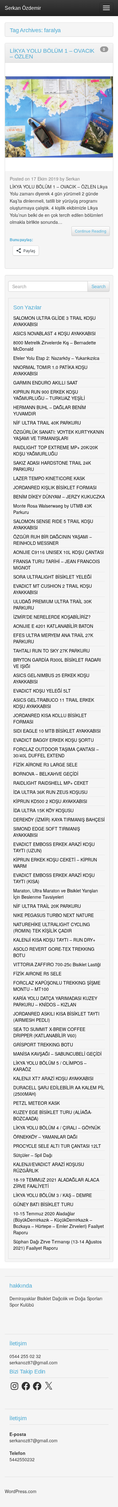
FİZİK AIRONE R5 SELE (37, 973)
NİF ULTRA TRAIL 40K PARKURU (47, 423)
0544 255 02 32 (25, 1356)
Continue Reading (90, 231)
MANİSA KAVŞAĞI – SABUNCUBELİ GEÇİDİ (57, 1054)
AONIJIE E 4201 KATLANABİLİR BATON (53, 626)
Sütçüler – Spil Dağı (32, 1155)
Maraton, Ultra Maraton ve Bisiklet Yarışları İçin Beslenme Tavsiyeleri (55, 893)
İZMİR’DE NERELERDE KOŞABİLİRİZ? (52, 617)
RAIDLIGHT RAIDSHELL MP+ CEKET (50, 783)
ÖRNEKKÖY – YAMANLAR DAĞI (45, 1137)
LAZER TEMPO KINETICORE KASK (49, 478)
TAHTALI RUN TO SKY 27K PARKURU (51, 650)
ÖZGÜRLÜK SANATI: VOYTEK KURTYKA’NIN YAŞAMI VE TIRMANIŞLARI (58, 435)
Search (99, 286)
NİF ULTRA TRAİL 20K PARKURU (47, 906)
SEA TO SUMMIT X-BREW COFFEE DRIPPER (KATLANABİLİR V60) (49, 1032)
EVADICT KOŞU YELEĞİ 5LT (42, 691)
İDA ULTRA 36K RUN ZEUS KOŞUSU (50, 792)
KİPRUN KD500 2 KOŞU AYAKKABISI (50, 801)
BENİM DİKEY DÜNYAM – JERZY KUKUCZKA (59, 496)
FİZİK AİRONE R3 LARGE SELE (45, 764)
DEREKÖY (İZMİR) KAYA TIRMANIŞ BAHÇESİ (59, 819)
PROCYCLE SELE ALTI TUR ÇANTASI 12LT (57, 1146)
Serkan (73, 179)
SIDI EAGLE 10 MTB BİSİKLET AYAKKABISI (57, 731)
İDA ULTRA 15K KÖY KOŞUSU (43, 810)
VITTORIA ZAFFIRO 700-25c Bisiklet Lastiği (57, 964)
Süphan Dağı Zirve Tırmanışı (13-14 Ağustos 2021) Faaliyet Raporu (57, 1244)
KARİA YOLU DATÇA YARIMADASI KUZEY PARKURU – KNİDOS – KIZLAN (55, 1001)
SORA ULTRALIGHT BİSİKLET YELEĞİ (52, 577)
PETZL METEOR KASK (36, 1103)
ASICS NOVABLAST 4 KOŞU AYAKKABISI (54, 333)
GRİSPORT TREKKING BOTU (43, 1044)
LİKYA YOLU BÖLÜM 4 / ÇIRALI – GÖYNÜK (56, 1127)
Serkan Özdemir (23, 7)
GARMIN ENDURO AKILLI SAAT (45, 382)
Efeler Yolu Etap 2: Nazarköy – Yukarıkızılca (56, 358)
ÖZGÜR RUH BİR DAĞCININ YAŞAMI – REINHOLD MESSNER (52, 539)
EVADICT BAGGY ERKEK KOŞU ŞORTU (53, 740)
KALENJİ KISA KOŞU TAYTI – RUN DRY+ (54, 940)
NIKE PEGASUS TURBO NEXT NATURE (53, 915)
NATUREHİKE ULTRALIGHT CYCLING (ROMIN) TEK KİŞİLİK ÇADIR (51, 927)
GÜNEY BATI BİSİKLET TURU (43, 1204)
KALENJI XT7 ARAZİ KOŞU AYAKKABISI (53, 1078)
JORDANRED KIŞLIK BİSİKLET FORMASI (55, 487)
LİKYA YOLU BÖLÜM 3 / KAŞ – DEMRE (52, 1195)
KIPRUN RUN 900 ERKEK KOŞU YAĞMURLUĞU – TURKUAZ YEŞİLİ (49, 395)
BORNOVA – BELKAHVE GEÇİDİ (45, 774)
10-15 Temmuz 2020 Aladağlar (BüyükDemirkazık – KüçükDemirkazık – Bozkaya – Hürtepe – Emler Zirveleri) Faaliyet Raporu (58, 1223)
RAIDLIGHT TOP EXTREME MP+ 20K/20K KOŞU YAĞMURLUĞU (55, 450)
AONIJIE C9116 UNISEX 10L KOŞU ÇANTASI (58, 552)
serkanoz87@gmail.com (33, 1362)
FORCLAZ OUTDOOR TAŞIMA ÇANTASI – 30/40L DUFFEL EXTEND (56, 752)
